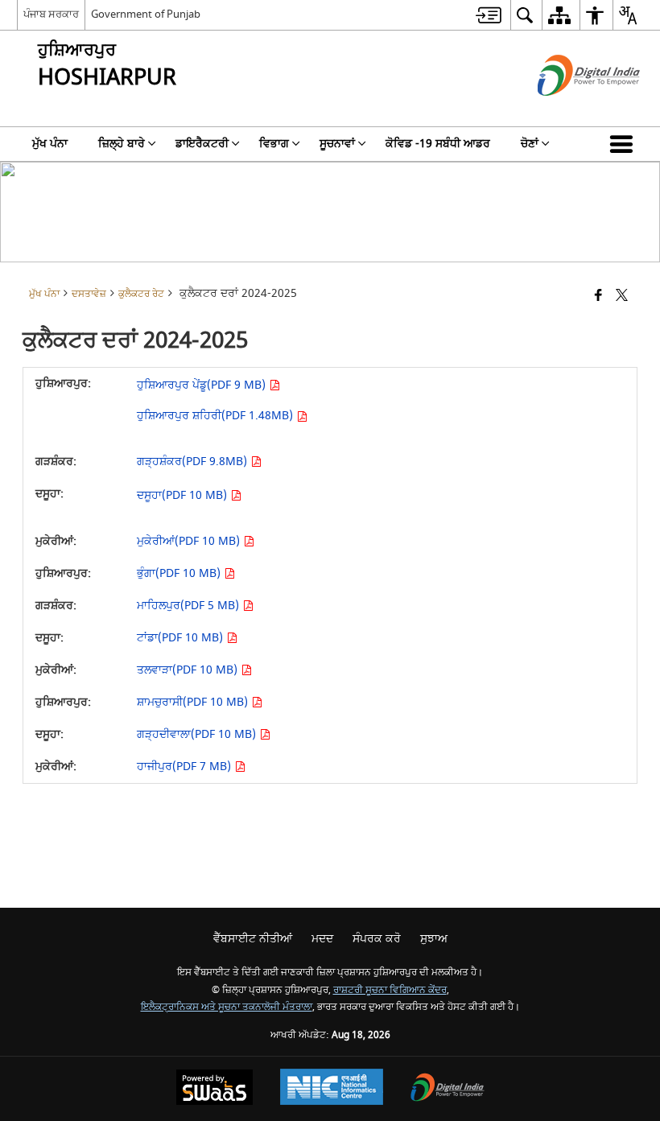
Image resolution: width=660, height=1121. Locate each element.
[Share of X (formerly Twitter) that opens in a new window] (622, 296)
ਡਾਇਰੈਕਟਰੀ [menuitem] (202, 143)
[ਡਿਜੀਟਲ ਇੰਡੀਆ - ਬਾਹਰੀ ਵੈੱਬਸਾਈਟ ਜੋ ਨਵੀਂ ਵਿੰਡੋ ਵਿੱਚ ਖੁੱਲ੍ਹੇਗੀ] (568, 109)
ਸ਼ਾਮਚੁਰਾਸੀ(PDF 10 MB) (194, 702)
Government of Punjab (145, 14)
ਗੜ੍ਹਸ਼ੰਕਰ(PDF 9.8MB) (193, 461)
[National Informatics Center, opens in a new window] (331, 1089)
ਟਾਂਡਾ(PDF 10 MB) (181, 637)
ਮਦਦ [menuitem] (322, 938)
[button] (624, 144)
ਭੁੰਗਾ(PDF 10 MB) (180, 573)
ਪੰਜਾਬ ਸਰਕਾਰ (51, 14)
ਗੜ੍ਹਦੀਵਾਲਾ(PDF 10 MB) (198, 734)
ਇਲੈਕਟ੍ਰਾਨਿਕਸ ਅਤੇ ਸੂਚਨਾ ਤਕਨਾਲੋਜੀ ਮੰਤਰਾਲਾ (226, 1007)
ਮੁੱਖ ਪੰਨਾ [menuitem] (50, 143)
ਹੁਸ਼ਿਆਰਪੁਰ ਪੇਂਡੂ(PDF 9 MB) (203, 385)
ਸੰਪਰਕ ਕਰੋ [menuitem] (377, 938)
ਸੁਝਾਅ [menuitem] (434, 938)
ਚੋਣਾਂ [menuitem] (529, 143)
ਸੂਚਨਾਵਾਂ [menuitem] (337, 143)
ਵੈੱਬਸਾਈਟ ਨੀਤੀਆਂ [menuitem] (252, 938)
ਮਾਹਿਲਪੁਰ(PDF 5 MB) (189, 605)
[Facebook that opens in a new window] (598, 296)
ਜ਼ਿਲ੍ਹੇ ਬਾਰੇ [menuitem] (121, 143)
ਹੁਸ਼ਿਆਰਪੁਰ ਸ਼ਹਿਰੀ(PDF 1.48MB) (216, 415)
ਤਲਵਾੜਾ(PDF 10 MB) (189, 669)
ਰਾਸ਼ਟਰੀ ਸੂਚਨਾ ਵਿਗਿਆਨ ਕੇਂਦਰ (390, 990)
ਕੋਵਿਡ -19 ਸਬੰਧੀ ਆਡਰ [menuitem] (438, 143)
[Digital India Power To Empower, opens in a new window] (447, 1089)
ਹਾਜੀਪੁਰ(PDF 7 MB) (185, 766)
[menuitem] (488, 15)
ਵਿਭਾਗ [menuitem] (274, 143)
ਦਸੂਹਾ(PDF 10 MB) (183, 495)
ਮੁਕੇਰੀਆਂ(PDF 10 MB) (190, 541)
